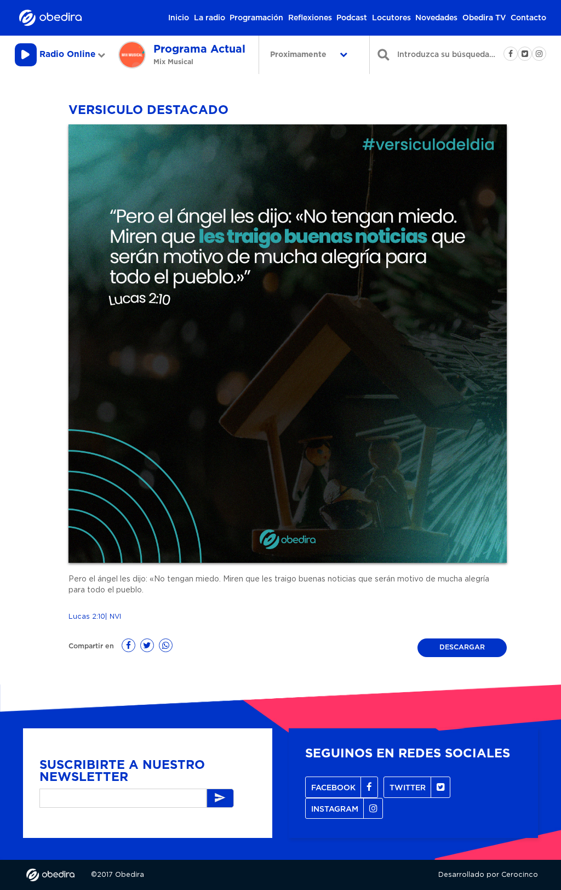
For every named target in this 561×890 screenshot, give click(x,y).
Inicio (178, 18)
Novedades (436, 18)
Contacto (528, 18)
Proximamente (299, 55)
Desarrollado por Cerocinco (488, 874)
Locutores (391, 18)
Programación (256, 18)
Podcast (351, 18)
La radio (209, 18)
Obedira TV (484, 18)
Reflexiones (310, 18)
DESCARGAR (462, 647)
